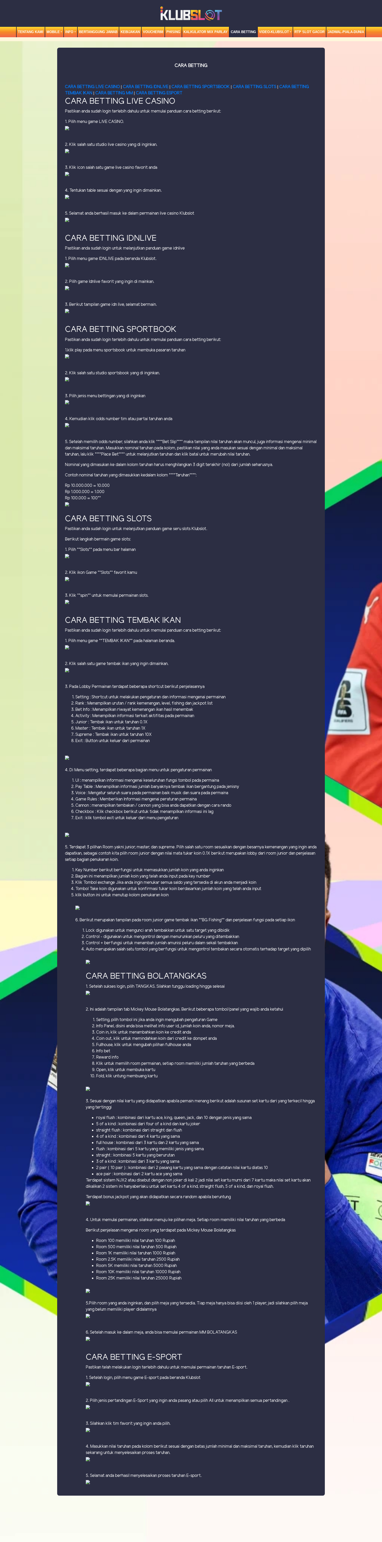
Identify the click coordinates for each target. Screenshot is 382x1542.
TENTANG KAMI (30, 32)
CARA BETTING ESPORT (159, 93)
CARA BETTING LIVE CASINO (92, 86)
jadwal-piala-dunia (346, 32)
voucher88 (153, 32)
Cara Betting (243, 32)
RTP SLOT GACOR (309, 32)
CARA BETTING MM (114, 93)
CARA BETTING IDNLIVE (145, 86)
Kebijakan (130, 32)
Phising (173, 32)
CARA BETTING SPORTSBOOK (201, 86)
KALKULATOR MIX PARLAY (205, 32)
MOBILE (53, 32)
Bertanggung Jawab (98, 32)
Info (69, 32)
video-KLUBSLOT (274, 32)
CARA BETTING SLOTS (254, 86)
